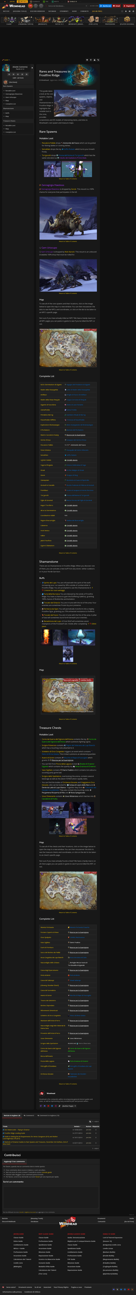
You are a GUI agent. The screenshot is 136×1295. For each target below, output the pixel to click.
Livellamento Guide (21, 1245)
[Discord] (44, 1106)
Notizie (6, 11)
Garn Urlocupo (11, 97)
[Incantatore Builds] (110, 1270)
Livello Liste (18, 1263)
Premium (88, 1287)
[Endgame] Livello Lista (112, 1245)
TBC (47, 1)
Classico (36, 1)
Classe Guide (18, 1238)
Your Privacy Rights (61, 1287)
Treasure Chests (9, 121)
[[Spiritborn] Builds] (110, 1274)
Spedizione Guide (45, 1245)
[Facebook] (124, 1289)
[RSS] (132, 1289)
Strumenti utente (25, 1287)
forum (38, 1177)
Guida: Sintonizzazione (76, 1238)
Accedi (21, 1212)
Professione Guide (21, 1252)
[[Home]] (14, 6)
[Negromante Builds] (111, 1259)
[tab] (12, 1115)
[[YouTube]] (48, 1106)
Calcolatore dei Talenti (22, 1259)
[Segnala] (94, 60)
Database (52, 11)
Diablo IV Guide (109, 1234)
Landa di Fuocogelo (49, 679)
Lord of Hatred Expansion (112, 1238)
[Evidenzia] (90, 60)
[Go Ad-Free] (97, 11)
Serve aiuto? (11, 1287)
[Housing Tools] (37, 1218)
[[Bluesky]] (52, 1106)
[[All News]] (5, 1)
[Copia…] (90, 1121)
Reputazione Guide (46, 1256)
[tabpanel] (51, 1134)
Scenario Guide (44, 1263)
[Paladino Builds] (109, 1263)
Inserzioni (47, 1287)
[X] (117, 1289)
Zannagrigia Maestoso (14, 94)
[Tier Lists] (43, 1274)
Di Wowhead (44, 80)
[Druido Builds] (108, 1256)
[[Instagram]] (55, 1106)
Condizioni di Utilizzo (32, 1292)
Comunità (84, 11)
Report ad (131, 1214)
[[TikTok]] (59, 1106)
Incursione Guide (20, 1256)
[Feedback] (129, 11)
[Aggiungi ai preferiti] (87, 60)
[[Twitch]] (40, 1106)
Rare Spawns (8, 86)
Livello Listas (108, 1248)
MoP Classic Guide (46, 1234)
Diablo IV (73, 1)
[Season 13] (107, 1241)
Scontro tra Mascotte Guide (49, 1259)
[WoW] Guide (19, 1234)
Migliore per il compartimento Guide (81, 1241)
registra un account (30, 1212)
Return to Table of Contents (68, 179)
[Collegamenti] (98, 60)
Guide (74, 11)
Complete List (11, 104)
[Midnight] (18, 1267)
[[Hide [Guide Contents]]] (32, 68)
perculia (88, 1130)
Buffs (7, 113)
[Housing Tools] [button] (20, 11)
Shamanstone (8, 108)
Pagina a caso (76, 1287)
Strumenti (101, 1218)
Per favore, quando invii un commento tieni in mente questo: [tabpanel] (31, 1189)
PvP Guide (71, 1259)
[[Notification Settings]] (126, 11)
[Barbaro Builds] (109, 1252)
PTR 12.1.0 (36, 5)
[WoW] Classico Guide (76, 1234)
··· (62, 1)
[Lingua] (133, 11)
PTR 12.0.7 (41, 5)
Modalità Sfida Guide (47, 1267)
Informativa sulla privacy (12, 1292)
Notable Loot (10, 91)
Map (7, 101)
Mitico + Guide (19, 1248)
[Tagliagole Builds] (110, 1267)
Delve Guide (18, 1241)
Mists (56, 1)
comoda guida (46, 1172)
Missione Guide (44, 1252)
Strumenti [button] (64, 11)
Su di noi (38, 1287)
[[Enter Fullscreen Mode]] (122, 11)
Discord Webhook (37, 11)
